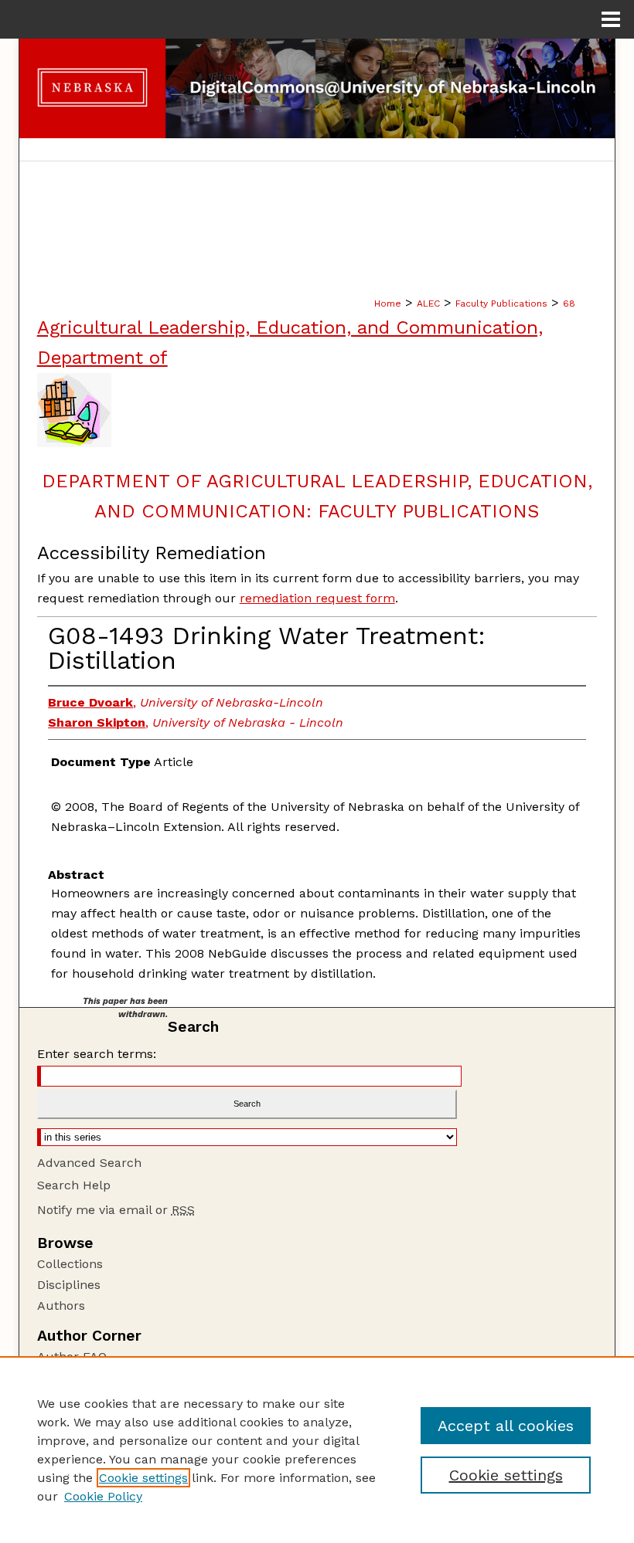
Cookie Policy (103, 1496)
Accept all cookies (506, 1425)
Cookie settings (143, 1477)
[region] (317, 1449)
